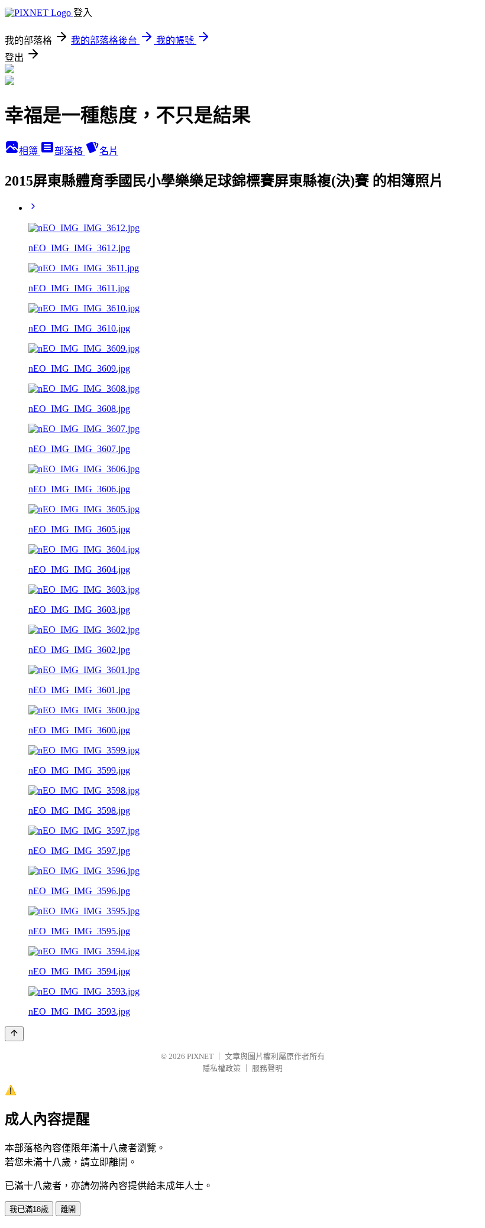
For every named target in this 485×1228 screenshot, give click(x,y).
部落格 (69, 151)
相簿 (29, 151)
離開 (68, 1209)
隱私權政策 (221, 1068)
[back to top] (14, 1033)
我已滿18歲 (28, 1209)
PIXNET (200, 1056)
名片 (108, 151)
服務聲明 (267, 1068)
